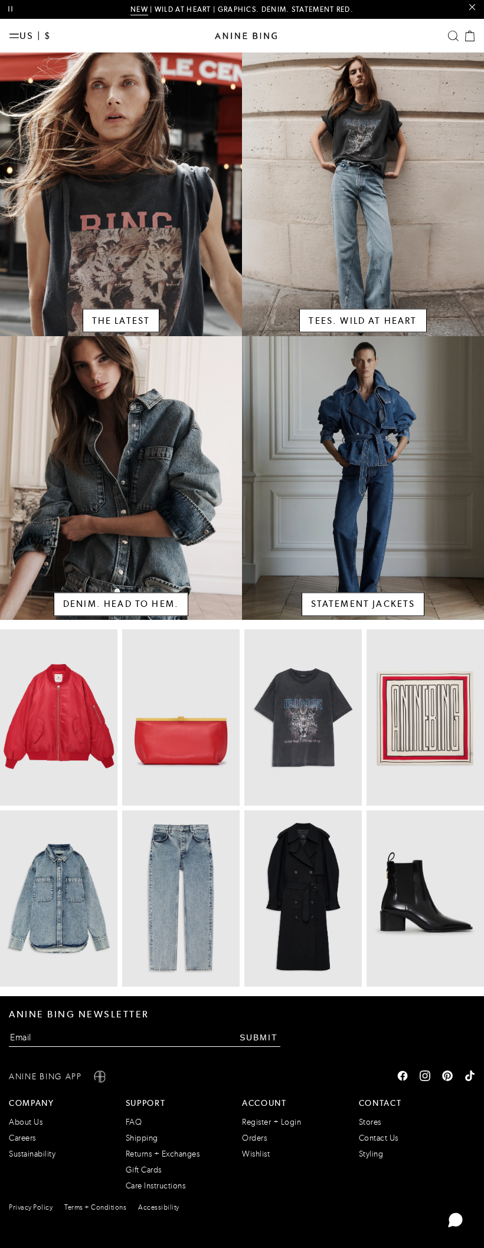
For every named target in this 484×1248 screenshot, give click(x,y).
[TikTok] (470, 1076)
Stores (370, 1122)
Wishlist (256, 1154)
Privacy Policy (31, 1207)
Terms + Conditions (95, 1207)
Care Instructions (156, 1186)
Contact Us (378, 1138)
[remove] (472, 7)
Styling (371, 1154)
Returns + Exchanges (163, 1154)
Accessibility (158, 1207)
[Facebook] (402, 1076)
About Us (25, 1122)
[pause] (10, 9)
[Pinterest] (447, 1076)
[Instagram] (425, 1076)
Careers (22, 1138)
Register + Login (271, 1122)
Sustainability (32, 1154)
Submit (259, 1037)
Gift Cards (144, 1170)
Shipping (142, 1138)
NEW (139, 9)
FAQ (134, 1122)
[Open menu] (14, 36)
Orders (254, 1138)
